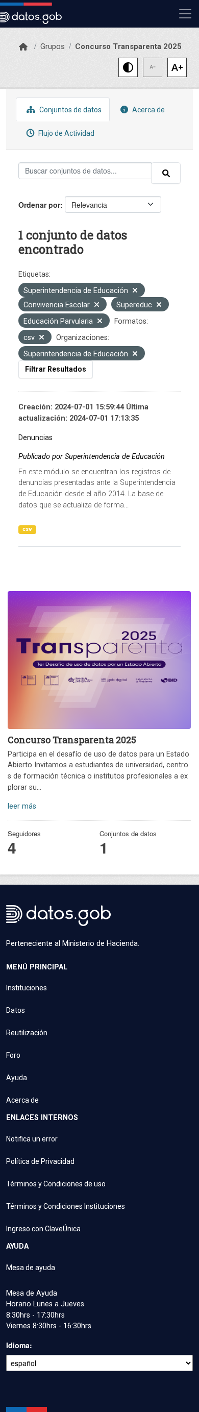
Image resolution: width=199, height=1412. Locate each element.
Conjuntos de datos (70, 110)
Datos (15, 1010)
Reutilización (26, 1033)
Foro (13, 1055)
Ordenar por (39, 205)
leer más (22, 806)
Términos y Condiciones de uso (56, 1184)
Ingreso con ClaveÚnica (43, 1229)
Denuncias (35, 437)
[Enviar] (166, 173)
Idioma (18, 1345)
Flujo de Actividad (65, 133)
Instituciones (26, 988)
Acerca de (148, 110)
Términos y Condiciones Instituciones (65, 1206)
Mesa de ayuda (30, 1267)
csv (27, 529)
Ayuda (16, 1078)
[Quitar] (135, 291)
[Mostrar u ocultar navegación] (185, 14)
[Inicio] (23, 47)
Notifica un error (32, 1139)
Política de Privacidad (40, 1161)
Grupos (52, 46)
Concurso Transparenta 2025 (128, 46)
